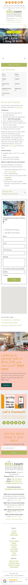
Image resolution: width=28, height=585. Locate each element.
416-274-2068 (18, 18)
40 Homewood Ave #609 (9, 323)
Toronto (14, 531)
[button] (3, 52)
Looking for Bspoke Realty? (14, 22)
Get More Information (12, 233)
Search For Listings (14, 565)
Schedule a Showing (12, 230)
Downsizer (14, 545)
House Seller (14, 551)
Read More (6, 385)
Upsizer (14, 543)
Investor (14, 547)
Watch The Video (14, 65)
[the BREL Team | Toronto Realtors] (14, 13)
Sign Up (14, 452)
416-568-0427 (17, 20)
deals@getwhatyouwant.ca (14, 489)
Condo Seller (14, 549)
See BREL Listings (14, 563)
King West (18, 107)
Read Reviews (14, 567)
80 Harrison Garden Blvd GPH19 (11, 325)
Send (14, 280)
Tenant (14, 553)
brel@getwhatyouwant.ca (14, 483)
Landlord (14, 555)
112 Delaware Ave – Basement (10, 320)
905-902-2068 (16, 512)
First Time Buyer (14, 541)
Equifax (8, 177)
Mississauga (14, 535)
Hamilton (14, 533)
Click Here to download (15, 170)
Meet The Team (14, 561)
